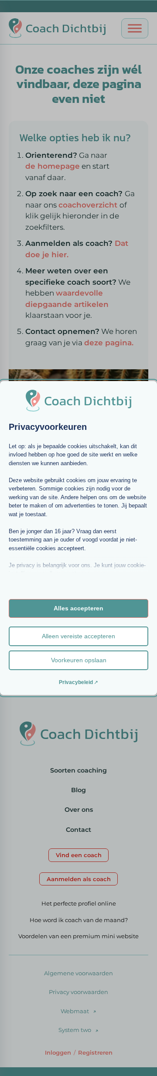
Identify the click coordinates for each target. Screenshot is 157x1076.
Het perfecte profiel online (78, 903)
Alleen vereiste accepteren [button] (78, 636)
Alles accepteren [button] (78, 608)
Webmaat (75, 1011)
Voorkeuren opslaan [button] (78, 660)
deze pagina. (108, 342)
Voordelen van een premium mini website (78, 936)
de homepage (52, 166)
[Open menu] (135, 28)
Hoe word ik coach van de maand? (79, 919)
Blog (78, 790)
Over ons (79, 810)
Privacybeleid (76, 682)
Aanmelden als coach (79, 878)
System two (74, 1029)
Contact (78, 830)
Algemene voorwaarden (78, 973)
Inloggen (58, 1052)
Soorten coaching (78, 770)
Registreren (95, 1052)
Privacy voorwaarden (78, 991)
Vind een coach (79, 854)
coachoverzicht (88, 205)
